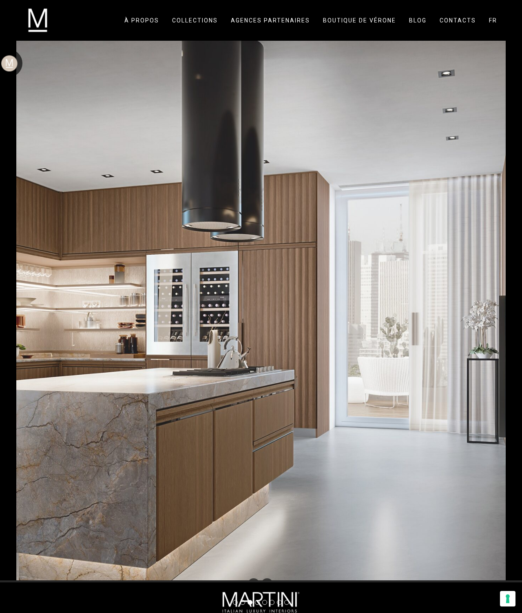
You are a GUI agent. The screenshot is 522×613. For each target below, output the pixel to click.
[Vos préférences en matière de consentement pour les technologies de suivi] (507, 598)
